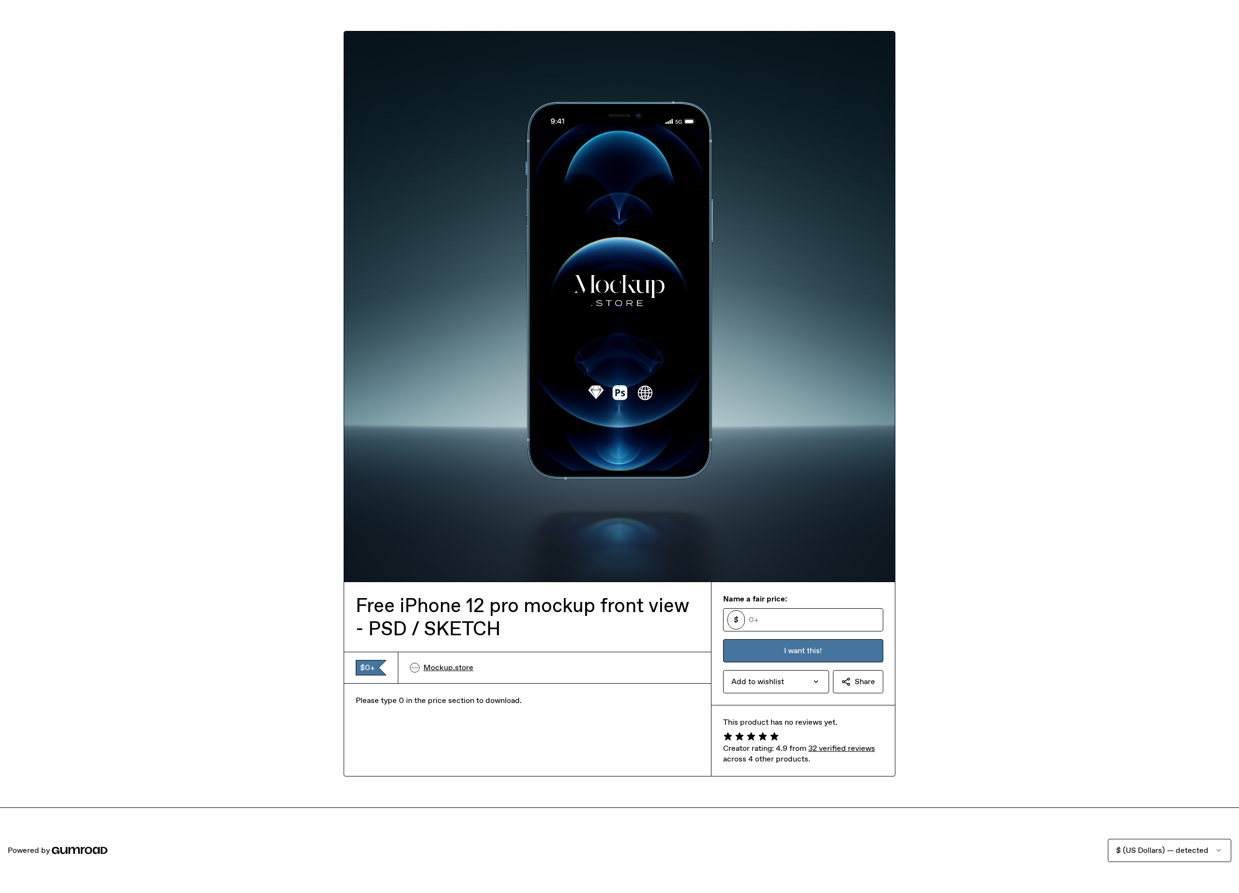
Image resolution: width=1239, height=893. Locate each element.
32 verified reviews (841, 748)
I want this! (803, 650)
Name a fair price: (755, 598)
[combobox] (776, 681)
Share (865, 681)
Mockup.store (448, 667)
